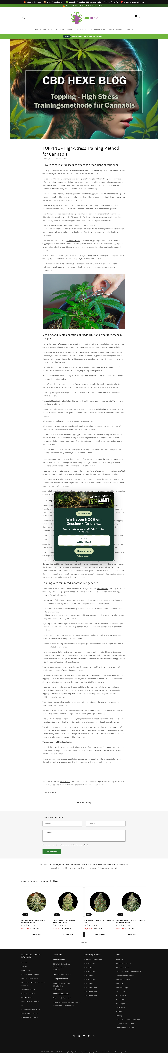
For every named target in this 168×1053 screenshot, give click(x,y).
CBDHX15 (84, 541)
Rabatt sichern (84, 551)
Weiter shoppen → (84, 556)
